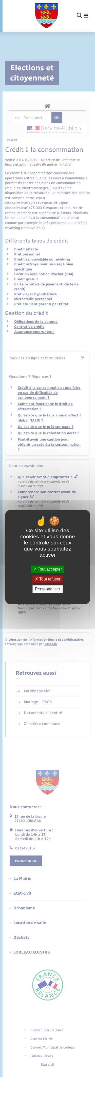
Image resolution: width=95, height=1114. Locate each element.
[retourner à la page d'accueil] (46, 15)
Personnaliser (47, 589)
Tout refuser (49, 579)
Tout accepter (49, 569)
